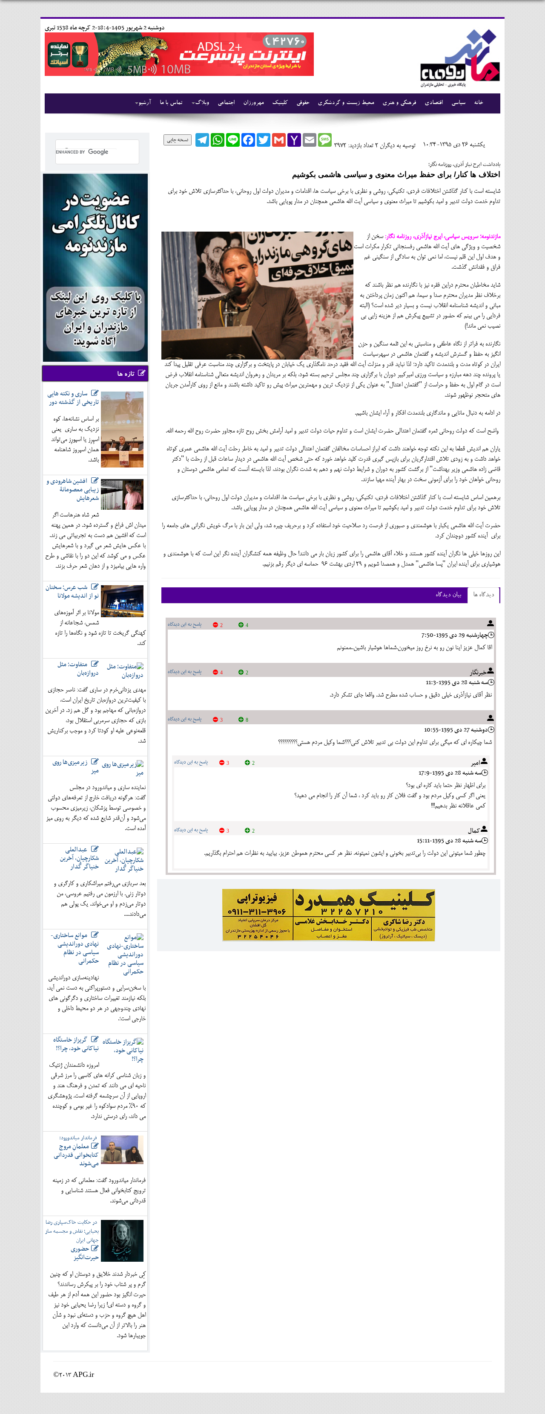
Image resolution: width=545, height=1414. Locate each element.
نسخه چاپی (177, 140)
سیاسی (458, 103)
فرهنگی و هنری (399, 103)
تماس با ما (171, 103)
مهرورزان (253, 103)
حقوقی (302, 103)
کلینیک (280, 103)
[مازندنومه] (458, 57)
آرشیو (144, 103)
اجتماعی (226, 103)
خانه (478, 103)
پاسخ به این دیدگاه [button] (184, 624)
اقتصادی (434, 103)
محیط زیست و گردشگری (346, 103)
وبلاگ (202, 103)
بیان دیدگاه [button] (448, 595)
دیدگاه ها (483, 595)
